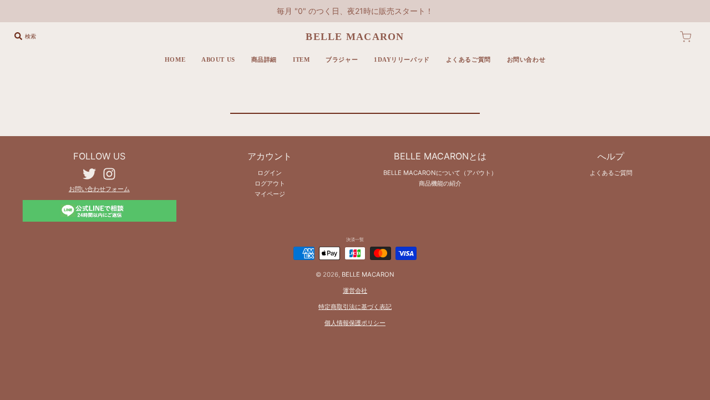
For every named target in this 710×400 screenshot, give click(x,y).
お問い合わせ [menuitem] (526, 59)
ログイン (269, 173)
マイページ (270, 194)
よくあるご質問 (611, 173)
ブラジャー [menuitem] (342, 59)
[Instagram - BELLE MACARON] (109, 174)
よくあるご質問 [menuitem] (468, 59)
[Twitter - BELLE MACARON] (89, 174)
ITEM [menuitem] (301, 59)
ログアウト (270, 183)
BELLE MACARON (355, 36)
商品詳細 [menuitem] (264, 59)
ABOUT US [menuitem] (218, 59)
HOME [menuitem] (175, 59)
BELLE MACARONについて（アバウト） (440, 173)
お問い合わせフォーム (99, 189)
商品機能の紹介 (440, 183)
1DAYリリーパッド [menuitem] (402, 59)
